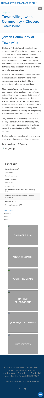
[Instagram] (25, 389)
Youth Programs (22, 278)
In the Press (23, 344)
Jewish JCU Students (23, 322)
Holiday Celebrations (23, 300)
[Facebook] (19, 389)
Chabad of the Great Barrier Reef (19, 3)
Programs (6, 12)
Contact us (6, 136)
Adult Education (23, 257)
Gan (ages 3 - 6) (23, 235)
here (27, 139)
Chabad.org (17, 381)
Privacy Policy (34, 381)
